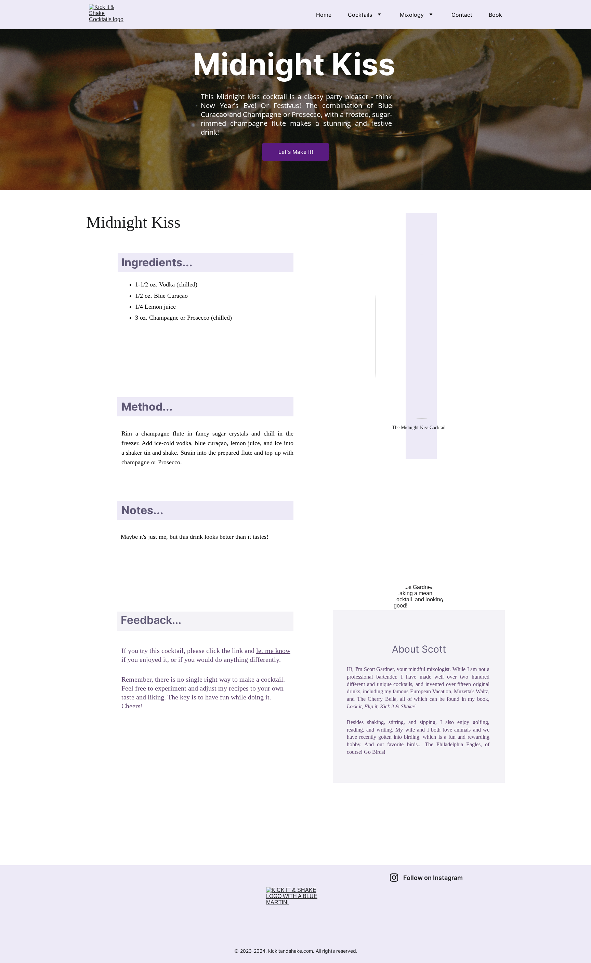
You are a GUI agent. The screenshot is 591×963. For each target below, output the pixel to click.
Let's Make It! (295, 151)
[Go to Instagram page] (394, 877)
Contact (461, 14)
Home (323, 14)
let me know (273, 650)
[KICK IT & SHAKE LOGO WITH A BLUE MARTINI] (295, 914)
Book (495, 14)
